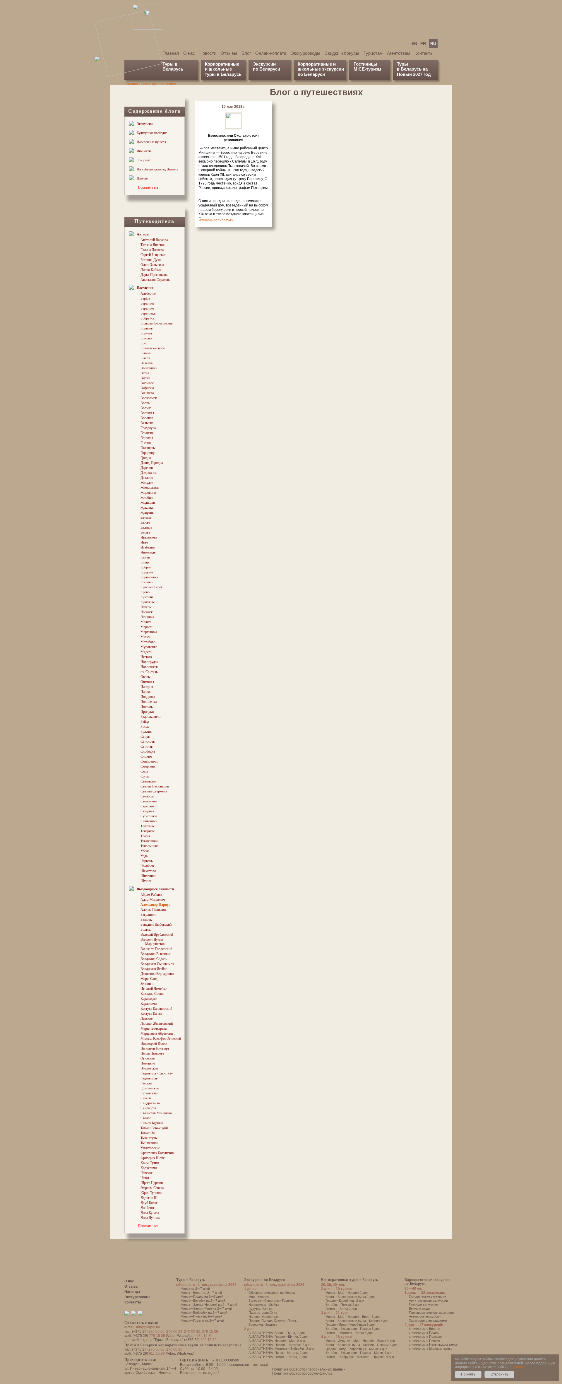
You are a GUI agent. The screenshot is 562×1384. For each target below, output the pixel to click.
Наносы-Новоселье (263, 1316)
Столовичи (148, 801)
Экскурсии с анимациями (428, 1320)
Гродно (145, 458)
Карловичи (148, 1004)
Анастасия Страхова (155, 280)
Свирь (145, 736)
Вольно (145, 408)
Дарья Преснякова (153, 275)
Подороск (147, 697)
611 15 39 (157, 1353)
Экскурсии (145, 124)
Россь (144, 727)
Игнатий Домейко (153, 989)
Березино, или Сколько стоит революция (233, 138)
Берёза (145, 298)
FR (423, 43)
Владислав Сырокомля (157, 964)
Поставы (146, 707)
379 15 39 (210, 1332)
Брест (144, 343)
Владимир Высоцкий (155, 954)
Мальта (145, 622)
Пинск (292, 1320)
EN (414, 43)
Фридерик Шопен (153, 1158)
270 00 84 (174, 1332)
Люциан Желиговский (156, 1023)
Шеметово (148, 871)
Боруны (146, 333)
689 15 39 (204, 1336)
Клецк (145, 562)
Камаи (145, 557)
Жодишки (147, 502)
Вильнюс (147, 383)
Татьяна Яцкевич (152, 245)
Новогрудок (149, 662)
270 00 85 (192, 1332)
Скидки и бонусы (342, 53)
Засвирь (146, 527)
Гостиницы (365, 63)
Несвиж (146, 657)
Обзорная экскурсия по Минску (272, 1292)
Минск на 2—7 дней (195, 1288)
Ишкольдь (147, 552)
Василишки (148, 368)
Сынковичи (148, 821)
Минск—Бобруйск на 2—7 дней (204, 1312)
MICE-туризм (367, 68)
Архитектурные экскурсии (428, 1300)
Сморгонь (147, 766)
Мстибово (147, 642)
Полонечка (148, 702)
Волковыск (148, 398)
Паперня (146, 687)
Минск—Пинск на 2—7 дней (201, 1316)
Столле (145, 1118)
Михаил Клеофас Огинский (160, 1038)
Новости (207, 53)
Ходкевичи (148, 1168)
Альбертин (148, 293)
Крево (145, 592)
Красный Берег (151, 587)
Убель (144, 851)
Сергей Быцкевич (153, 255)
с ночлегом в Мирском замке (430, 1348)
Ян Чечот (147, 1208)
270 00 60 (156, 1332)
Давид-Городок (151, 463)
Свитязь (146, 746)
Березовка (147, 313)
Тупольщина (149, 846)
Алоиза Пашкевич (153, 910)
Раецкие (146, 1083)
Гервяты (146, 438)
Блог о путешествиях (158, 84)
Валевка (146, 363)
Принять (468, 1374)
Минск (145, 637)
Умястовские (150, 1148)
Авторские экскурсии (425, 1316)
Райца (144, 722)
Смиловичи (148, 761)
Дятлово (146, 478)
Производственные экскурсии (431, 1312)
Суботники (148, 816)
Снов (144, 771)
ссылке (518, 1367)
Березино (147, 308)
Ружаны (146, 731)
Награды (132, 1292)
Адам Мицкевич (152, 900)
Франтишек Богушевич (157, 1153)
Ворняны (147, 413)
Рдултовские (149, 1088)
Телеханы (147, 826)
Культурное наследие (152, 133)
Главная (170, 53)
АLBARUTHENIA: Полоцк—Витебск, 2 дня (279, 1345)
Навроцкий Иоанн (153, 1043)
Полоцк (266, 1320)
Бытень (145, 353)
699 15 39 (209, 1340)
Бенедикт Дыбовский (156, 924)
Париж (145, 692)
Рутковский (148, 1093)
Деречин (146, 468)
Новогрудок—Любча (264, 1304)
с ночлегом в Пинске (424, 1340)
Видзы (145, 378)
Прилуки (147, 712)
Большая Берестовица (156, 323)
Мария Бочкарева (153, 1028)
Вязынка (146, 423)
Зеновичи (147, 984)
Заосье (145, 522)
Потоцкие (147, 1063)
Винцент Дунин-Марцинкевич (152, 941)
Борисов (146, 328)
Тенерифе (147, 831)
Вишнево (147, 393)
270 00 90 (174, 1349)
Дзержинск (148, 473)
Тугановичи (148, 841)
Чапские (146, 1173)
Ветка (144, 373)
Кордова (146, 572)
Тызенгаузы (148, 1138)
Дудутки (255, 1308)
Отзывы (229, 53)
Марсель (146, 627)
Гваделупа (148, 428)
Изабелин (147, 547)
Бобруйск (147, 318)
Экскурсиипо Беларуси (266, 66)
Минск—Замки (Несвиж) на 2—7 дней (209, 1304)
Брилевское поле (152, 348)
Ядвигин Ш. (149, 1198)
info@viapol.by (148, 1327)
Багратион (147, 915)
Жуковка (146, 507)
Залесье (145, 517)
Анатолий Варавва (154, 240)
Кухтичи (146, 597)
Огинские (147, 1058)
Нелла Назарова (152, 1053)
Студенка (147, 811)
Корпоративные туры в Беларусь (349, 1280)
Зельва (145, 532)
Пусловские (149, 1068)
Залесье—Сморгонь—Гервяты (271, 1300)
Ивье (144, 542)
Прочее (142, 178)
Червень (146, 861)
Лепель (145, 607)
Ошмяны (147, 682)
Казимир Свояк (152, 994)
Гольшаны (147, 448)
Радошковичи (150, 717)
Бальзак (146, 919)
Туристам (373, 53)
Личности (144, 151)
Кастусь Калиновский (156, 1009)
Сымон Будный (151, 1123)
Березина (147, 303)
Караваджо (148, 999)
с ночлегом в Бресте (424, 1328)
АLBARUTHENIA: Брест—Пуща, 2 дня (277, 1333)
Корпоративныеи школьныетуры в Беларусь (223, 69)
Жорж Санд (148, 979)
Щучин (145, 881)
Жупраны (147, 512)
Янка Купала (149, 1213)
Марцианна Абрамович (157, 1033)
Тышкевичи (148, 1143)
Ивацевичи (148, 537)
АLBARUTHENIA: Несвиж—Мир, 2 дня (277, 1340)
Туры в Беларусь (172, 66)
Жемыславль (149, 488)
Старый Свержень (153, 791)
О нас (189, 53)
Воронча (146, 418)
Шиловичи (148, 876)
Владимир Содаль (153, 959)
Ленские (146, 1018)
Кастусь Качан (151, 1013)
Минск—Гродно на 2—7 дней (202, 1296)
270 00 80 (156, 1349)
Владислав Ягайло (153, 969)
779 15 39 (157, 1336)
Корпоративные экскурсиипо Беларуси (428, 1282)
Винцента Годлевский (156, 949)
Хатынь (267, 1308)
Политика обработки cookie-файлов (302, 1373)
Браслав (146, 338)
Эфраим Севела (152, 1188)
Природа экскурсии (423, 1304)
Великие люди (419, 1308)
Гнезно (145, 443)
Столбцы (147, 796)
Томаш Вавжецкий (154, 1128)
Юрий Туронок (151, 1193)
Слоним (146, 756)
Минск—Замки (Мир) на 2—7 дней (206, 1308)
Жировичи (148, 493)
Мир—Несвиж (259, 1296)
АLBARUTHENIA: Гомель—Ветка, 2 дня (278, 1357)
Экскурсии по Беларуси (264, 1280)
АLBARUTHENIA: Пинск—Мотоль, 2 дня (278, 1352)
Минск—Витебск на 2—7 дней (203, 1300)
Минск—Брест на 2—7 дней (201, 1292)
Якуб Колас (148, 1203)
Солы (144, 776)
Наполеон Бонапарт (154, 1048)
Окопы (145, 677)
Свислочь (147, 741)
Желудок (146, 483)
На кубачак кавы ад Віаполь (157, 169)
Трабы (145, 836)
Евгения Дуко (150, 260)
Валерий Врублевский (156, 934)
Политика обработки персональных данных (308, 1369)
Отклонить (499, 1374)
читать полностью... (216, 220)
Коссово (146, 582)
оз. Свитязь (148, 672)
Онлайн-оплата (270, 53)
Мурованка (148, 647)
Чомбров (147, 866)
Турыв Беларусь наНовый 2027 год (414, 69)
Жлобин (146, 497)
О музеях (144, 160)
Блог (246, 53)
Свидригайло (150, 1103)
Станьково (148, 781)
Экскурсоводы (305, 53)
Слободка (147, 751)
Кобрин (145, 567)
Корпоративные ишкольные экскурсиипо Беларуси (321, 69)
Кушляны (147, 602)
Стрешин (147, 806)
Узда (144, 856)
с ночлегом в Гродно (424, 1332)
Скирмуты (148, 1108)
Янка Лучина (150, 1218)
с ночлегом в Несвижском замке (433, 1344)
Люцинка (147, 617)
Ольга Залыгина (152, 265)
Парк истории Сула (263, 1312)
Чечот (144, 1178)
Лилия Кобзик (150, 270)
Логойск (146, 612)
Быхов (145, 358)
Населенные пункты (151, 142)
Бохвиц (145, 929)
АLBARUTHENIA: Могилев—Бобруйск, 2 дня (281, 1348)
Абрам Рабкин (151, 895)
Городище (147, 453)
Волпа (145, 403)
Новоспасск (149, 667)
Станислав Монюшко (156, 1113)
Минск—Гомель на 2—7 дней (202, 1320)
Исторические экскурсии (427, 1296)
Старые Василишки (154, 786)
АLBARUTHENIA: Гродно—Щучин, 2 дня (278, 1336)
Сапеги (145, 1098)
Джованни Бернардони (157, 974)
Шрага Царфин (151, 1183)
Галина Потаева (152, 250)
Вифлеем (147, 388)
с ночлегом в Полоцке (425, 1336)
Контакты (424, 53)
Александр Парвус (155, 905)
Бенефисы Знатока (263, 1324)
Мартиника (148, 632)
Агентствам (398, 53)
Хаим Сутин (149, 1163)
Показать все (148, 187)
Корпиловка (149, 577)
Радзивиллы (149, 1078)
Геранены (147, 433)
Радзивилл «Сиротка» (156, 1073)
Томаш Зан (148, 1133)
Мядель (146, 652)
